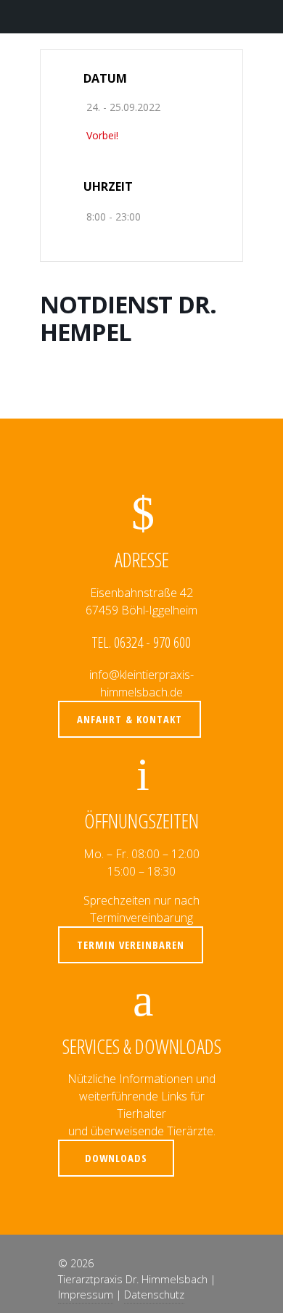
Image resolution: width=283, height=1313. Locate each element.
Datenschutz (154, 1294)
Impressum (85, 1294)
